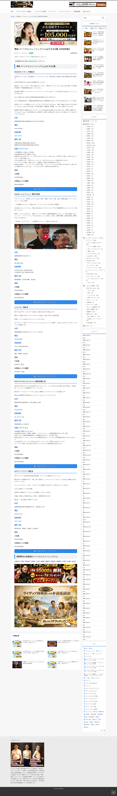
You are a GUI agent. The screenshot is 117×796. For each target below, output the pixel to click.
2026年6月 (87, 345)
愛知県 (88, 173)
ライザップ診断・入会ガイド (95, 242)
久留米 (16, 561)
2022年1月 (87, 464)
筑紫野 (58, 561)
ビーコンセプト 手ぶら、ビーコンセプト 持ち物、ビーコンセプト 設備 (94, 667)
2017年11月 (88, 632)
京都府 (88, 187)
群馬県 (88, 157)
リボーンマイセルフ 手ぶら (91, 698)
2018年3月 (87, 613)
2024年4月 (87, 383)
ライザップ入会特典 (40, 11)
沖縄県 (88, 234)
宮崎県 (88, 230)
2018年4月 (87, 608)
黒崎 (32, 561)
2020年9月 (87, 493)
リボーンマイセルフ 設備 (90, 706)
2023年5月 (87, 421)
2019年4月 (87, 550)
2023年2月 (87, 436)
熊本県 (88, 225)
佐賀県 (88, 220)
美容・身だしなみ (91, 288)
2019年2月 (87, 560)
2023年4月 (87, 426)
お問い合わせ (86, 11)
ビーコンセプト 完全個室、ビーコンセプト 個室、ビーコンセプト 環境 (94, 663)
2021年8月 (87, 469)
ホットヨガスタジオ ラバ (94, 278)
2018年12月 (88, 570)
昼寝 (86, 716)
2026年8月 (87, 335)
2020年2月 (87, 517)
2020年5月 (87, 512)
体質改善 (89, 302)
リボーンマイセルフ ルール (91, 691)
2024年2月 (87, 393)
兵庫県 (88, 185)
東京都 (88, 143)
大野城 (52, 561)
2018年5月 (87, 603)
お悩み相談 (89, 322)
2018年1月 (87, 622)
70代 (91, 648)
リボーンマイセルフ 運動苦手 (91, 709)
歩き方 (95, 719)
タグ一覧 (103, 730)
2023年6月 (87, 416)
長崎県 (88, 223)
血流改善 (87, 724)
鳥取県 (88, 197)
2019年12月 (88, 527)
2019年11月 (88, 531)
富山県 (88, 166)
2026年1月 (87, 369)
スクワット (100, 651)
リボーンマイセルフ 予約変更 (91, 696)
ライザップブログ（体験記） (24, 11)
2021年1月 (87, 488)
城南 (42, 561)
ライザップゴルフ (92, 253)
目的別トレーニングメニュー (95, 318)
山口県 (88, 206)
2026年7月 (87, 340)
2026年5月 (87, 350)
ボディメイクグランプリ (94, 249)
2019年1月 (87, 565)
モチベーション (91, 300)
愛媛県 (88, 213)
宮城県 (88, 133)
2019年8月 (87, 536)
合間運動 (87, 714)
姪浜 (73, 561)
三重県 (88, 180)
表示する (41, 61)
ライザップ (89, 240)
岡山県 (88, 201)
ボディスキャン (96, 678)
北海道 (88, 126)
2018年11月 (88, 574)
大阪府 (88, 183)
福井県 (88, 171)
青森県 (88, 128)
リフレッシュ (88, 685)
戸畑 (21, 561)
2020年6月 (87, 507)
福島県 (88, 140)
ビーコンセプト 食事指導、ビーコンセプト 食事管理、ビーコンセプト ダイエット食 (94, 675)
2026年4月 (87, 354)
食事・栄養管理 (91, 309)
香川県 (88, 211)
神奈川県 (89, 145)
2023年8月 (87, 407)
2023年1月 (87, 440)
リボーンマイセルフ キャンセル (92, 688)
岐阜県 (88, 176)
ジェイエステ (91, 295)
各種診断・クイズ (89, 121)
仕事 (96, 711)
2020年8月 (87, 498)
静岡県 (88, 178)
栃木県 (88, 154)
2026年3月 (87, 359)
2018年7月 (87, 593)
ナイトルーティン (98, 653)
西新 (47, 561)
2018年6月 (87, 598)
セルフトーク (88, 653)
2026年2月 (87, 364)
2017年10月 (88, 637)
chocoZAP (89, 256)
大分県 (88, 227)
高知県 (88, 216)
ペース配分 (87, 678)
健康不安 (102, 711)
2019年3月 (87, 555)
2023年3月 (87, 431)
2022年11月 (88, 450)
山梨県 (88, 159)
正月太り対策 (88, 719)
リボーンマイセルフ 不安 (90, 693)
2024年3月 (87, 388)
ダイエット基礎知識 (92, 307)
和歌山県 (89, 194)
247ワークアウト (91, 258)
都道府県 (87, 124)
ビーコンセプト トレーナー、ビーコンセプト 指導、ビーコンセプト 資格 (94, 659)
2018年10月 (88, 579)
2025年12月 (88, 373)
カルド (89, 282)
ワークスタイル (88, 711)
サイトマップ (52, 11)
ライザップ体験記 (92, 246)
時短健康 (92, 716)
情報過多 (101, 714)
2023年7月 (87, 412)
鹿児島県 (89, 232)
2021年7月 (87, 474)
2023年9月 (87, 402)
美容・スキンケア (92, 297)
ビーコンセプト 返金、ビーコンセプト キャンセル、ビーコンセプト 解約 (94, 671)
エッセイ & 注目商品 (90, 285)
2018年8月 (87, 589)
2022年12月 (88, 445)
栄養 (98, 716)
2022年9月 (87, 460)
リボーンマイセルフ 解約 (90, 704)
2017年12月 (88, 627)
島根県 (88, 199)
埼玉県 (88, 147)
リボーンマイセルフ (92, 263)
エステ (89, 290)
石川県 (88, 169)
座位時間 (94, 714)
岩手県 (88, 131)
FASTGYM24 (90, 274)
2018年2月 (87, 617)
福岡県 (31, 53)
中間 (63, 561)
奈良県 (88, 192)
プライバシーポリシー (65, 11)
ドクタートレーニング (92, 267)
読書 (93, 724)
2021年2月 (87, 483)
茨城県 (88, 152)
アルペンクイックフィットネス (94, 270)
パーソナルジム (88, 656)
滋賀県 (88, 190)
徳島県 (88, 209)
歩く (101, 719)
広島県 (88, 204)
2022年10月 (88, 455)
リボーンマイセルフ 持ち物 (91, 701)
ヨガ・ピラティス (91, 276)
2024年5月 (87, 378)
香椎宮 (27, 561)
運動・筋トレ (90, 314)
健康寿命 (89, 311)
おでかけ (87, 326)
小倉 (37, 561)
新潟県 (88, 161)
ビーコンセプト (91, 265)
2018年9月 (87, 584)
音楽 (98, 724)
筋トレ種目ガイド (92, 316)
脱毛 (89, 293)
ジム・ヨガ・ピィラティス (91, 238)
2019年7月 (87, 541)
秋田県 (88, 136)
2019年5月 (87, 546)
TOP (12, 11)
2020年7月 (87, 503)
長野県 (88, 164)
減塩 (92, 722)
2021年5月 (87, 479)
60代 (86, 648)
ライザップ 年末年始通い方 (91, 683)
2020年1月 (87, 522)
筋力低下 (98, 722)
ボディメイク (90, 304)
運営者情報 (77, 11)
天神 (68, 561)
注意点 (86, 722)
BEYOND (89, 260)
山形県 (88, 138)
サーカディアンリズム (90, 651)
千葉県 (88, 150)
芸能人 (89, 251)
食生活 (86, 727)
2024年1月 (87, 397)
